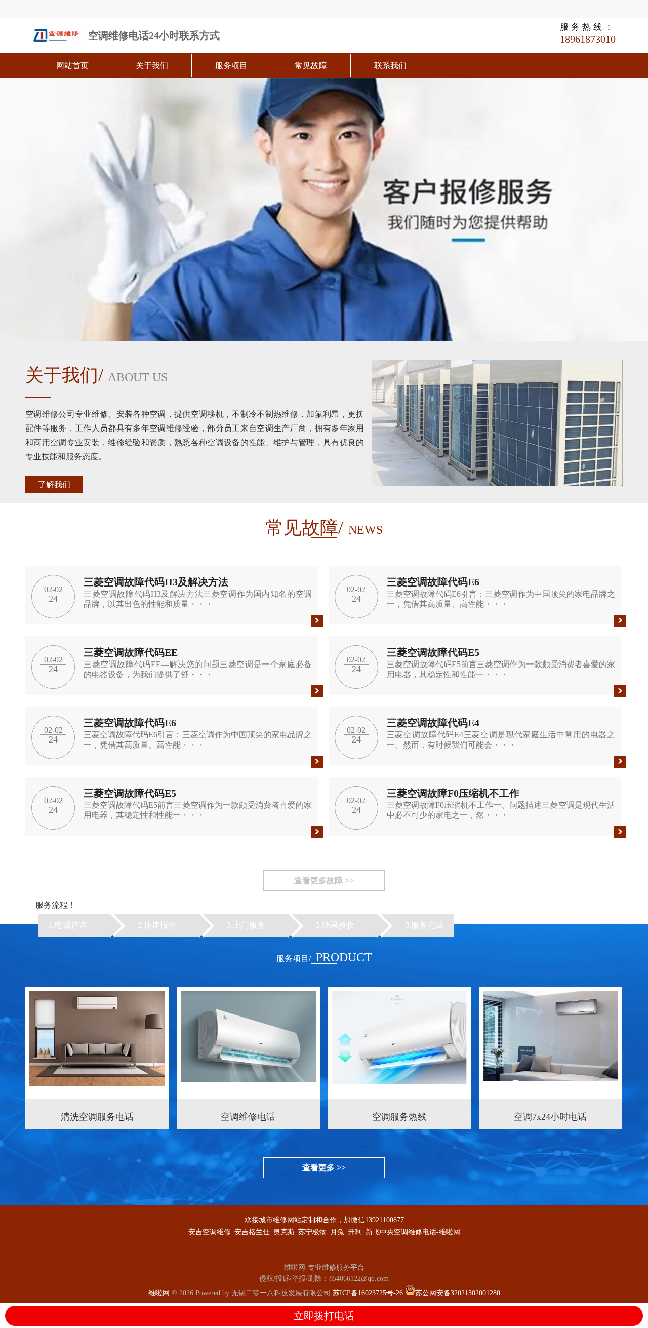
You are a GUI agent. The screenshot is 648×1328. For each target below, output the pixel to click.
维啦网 (159, 1293)
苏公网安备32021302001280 (457, 1293)
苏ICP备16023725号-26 (368, 1293)
